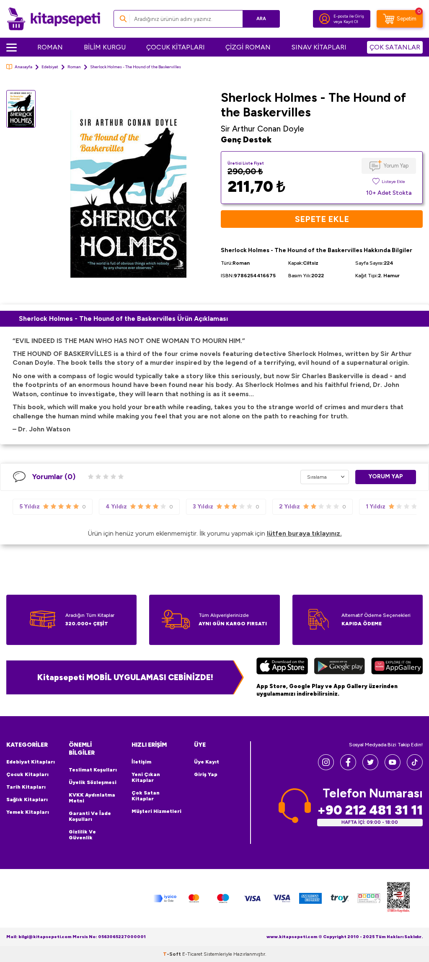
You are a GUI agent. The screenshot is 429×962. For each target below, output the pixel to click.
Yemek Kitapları (27, 812)
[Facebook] (348, 768)
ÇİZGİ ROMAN (248, 47)
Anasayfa (23, 67)
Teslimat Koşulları (93, 770)
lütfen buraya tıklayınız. (304, 533)
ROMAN (50, 47)
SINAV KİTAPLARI (319, 47)
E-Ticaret (192, 954)
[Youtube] (393, 768)
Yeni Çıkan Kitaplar (146, 777)
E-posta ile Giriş (348, 16)
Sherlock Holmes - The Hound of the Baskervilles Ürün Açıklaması (123, 318)
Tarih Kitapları (26, 787)
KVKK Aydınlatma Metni (92, 798)
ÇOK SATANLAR (395, 47)
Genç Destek (246, 139)
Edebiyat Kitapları (30, 762)
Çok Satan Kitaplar (146, 796)
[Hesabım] (324, 19)
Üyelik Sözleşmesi (92, 782)
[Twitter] (370, 768)
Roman (74, 67)
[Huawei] (397, 667)
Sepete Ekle (322, 219)
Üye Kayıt (206, 762)
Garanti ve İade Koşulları (90, 816)
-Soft (172, 954)
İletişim (141, 762)
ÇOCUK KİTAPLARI (175, 47)
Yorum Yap (396, 165)
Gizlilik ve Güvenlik (82, 835)
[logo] (53, 18)
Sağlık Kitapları (27, 799)
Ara (261, 18)
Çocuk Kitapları (27, 774)
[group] (128, 194)
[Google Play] (339, 667)
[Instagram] (326, 768)
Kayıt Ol (351, 21)
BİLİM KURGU (105, 47)
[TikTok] (415, 768)
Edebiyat (49, 67)
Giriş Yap (205, 774)
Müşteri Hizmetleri (156, 811)
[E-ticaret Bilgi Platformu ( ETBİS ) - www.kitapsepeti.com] (398, 899)
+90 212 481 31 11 (370, 810)
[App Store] (282, 667)
